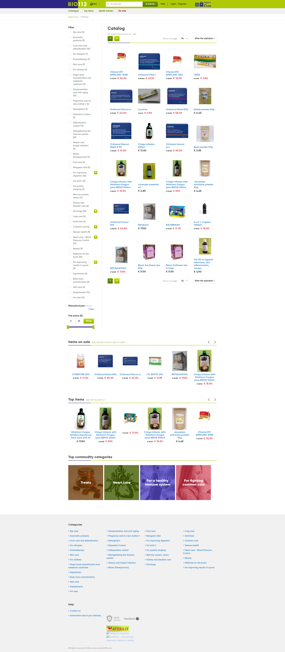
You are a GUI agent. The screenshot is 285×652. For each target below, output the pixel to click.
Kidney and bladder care (159, 560)
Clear (91, 309)
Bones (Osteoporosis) (118, 568)
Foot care (151, 531)
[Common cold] (95, 226)
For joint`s (151, 545)
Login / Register (178, 4)
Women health (192, 545)
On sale (122, 11)
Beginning (73, 17)
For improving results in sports (199, 568)
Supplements (76, 587)
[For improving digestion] (95, 172)
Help (163, 4)
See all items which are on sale (108, 342)
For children (75, 560)
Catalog (84, 17)
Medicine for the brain (195, 563)
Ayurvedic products (79, 536)
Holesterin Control (117, 545)
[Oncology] (95, 211)
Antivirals (189, 536)
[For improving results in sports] (95, 262)
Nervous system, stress (158, 555)
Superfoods (75, 572)
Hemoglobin (114, 541)
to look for (150, 4)
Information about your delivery (85, 616)
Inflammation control (118, 550)
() (88, 306)
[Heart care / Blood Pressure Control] (95, 237)
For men (74, 591)
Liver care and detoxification (84, 541)
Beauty (188, 558)
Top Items (89, 11)
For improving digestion (158, 541)
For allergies (76, 545)
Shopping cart (207, 3)
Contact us (75, 611)
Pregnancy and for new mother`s (124, 536)
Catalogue (73, 11)
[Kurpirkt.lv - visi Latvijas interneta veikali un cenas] (123, 639)
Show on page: (170, 39)
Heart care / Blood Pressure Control (197, 551)
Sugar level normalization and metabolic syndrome (84, 566)
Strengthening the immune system (120, 556)
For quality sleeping (156, 550)
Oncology (151, 565)
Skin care (74, 555)
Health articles (106, 11)
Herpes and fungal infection (122, 563)
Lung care (189, 531)
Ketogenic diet (154, 536)
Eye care (74, 531)
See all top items (95, 400)
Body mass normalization (82, 577)
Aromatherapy (77, 550)
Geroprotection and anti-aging (123, 531)
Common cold (191, 541)
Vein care (74, 582)
